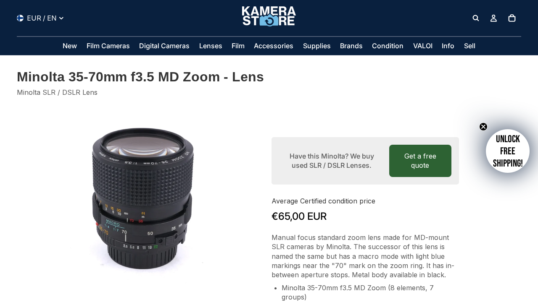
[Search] (476, 18)
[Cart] (512, 18)
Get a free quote (420, 160)
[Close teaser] (483, 126)
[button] (508, 151)
